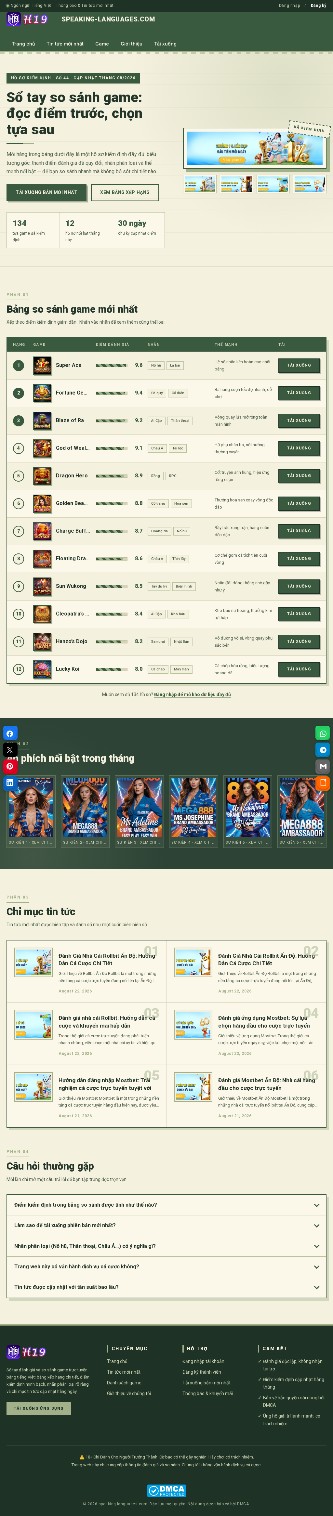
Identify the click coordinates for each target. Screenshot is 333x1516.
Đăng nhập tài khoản (203, 1361)
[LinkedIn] (9, 782)
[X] (9, 750)
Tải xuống (165, 44)
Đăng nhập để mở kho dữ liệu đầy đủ (192, 694)
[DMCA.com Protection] (166, 1490)
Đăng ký (318, 5)
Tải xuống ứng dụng (39, 1408)
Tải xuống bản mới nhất (46, 192)
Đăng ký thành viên (201, 1372)
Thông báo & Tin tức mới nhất (85, 5)
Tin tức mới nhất (65, 44)
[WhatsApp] (323, 733)
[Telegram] (323, 750)
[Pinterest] (9, 766)
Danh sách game (124, 1382)
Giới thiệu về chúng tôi (129, 1393)
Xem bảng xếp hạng (125, 192)
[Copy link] (323, 782)
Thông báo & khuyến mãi (207, 1393)
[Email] (323, 766)
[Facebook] (9, 733)
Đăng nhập (289, 5)
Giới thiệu (131, 44)
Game (102, 44)
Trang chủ (23, 44)
